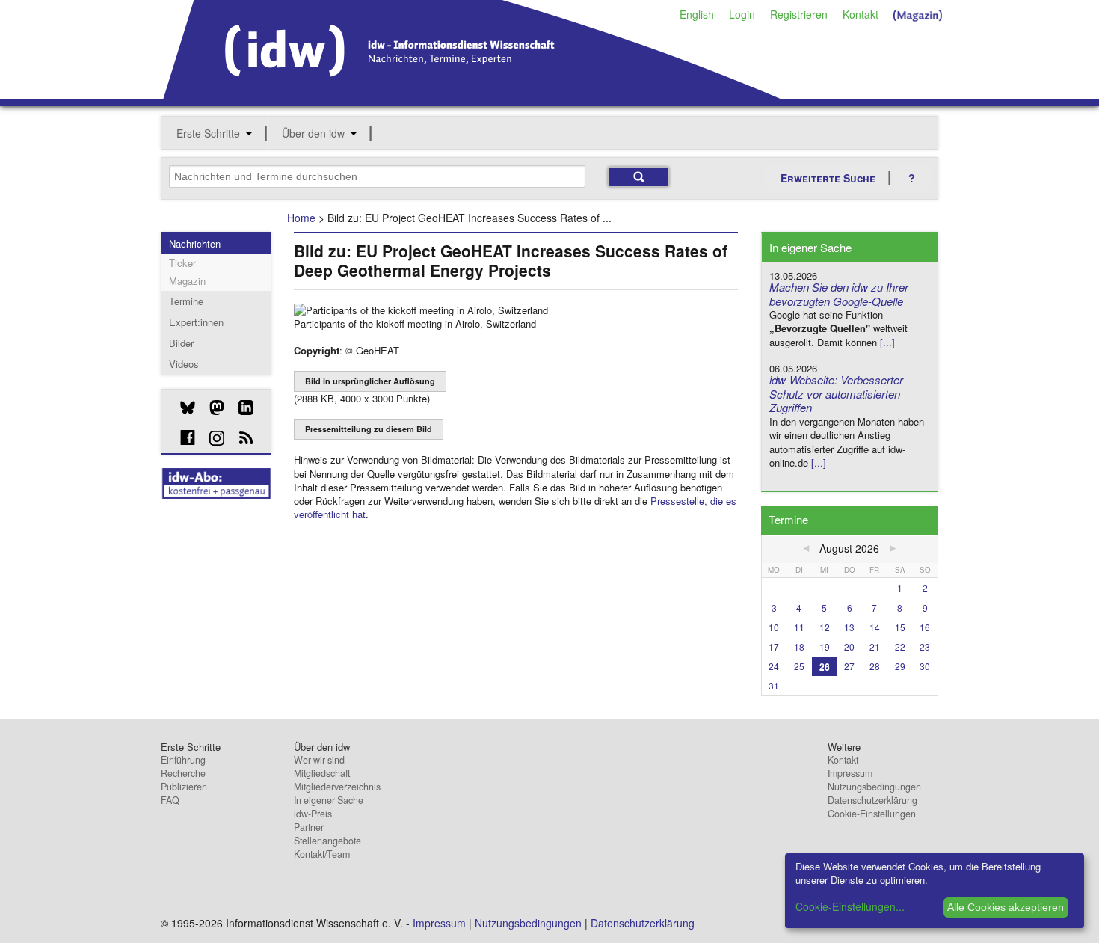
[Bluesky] (182, 407)
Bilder (181, 343)
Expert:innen (196, 322)
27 (849, 666)
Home (301, 217)
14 (874, 627)
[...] (887, 342)
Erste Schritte (208, 133)
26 (824, 666)
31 (774, 685)
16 (925, 627)
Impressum (850, 773)
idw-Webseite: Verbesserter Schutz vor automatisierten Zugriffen (836, 394)
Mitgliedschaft (322, 773)
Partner (309, 827)
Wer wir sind (319, 760)
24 (774, 666)
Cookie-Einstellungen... (850, 906)
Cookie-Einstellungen (872, 813)
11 (799, 627)
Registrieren (799, 14)
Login (742, 14)
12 (824, 627)
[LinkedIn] (240, 407)
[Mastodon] (211, 407)
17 (774, 646)
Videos (184, 364)
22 (900, 646)
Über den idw (313, 133)
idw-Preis (313, 813)
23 (925, 646)
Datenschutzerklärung (872, 800)
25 (799, 666)
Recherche (183, 773)
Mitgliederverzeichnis (337, 786)
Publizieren (184, 786)
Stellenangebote (327, 840)
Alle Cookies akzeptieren (1005, 907)
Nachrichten (195, 243)
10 (774, 627)
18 (799, 646)
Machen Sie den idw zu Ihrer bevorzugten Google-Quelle (838, 294)
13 (849, 627)
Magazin (187, 281)
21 (874, 646)
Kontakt (860, 14)
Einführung (183, 760)
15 (900, 627)
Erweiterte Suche (828, 178)
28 (874, 666)
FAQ (170, 800)
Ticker (182, 263)
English (697, 14)
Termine (186, 301)
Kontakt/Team (322, 854)
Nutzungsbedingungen (874, 786)
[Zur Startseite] (472, 93)
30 (925, 666)
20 (849, 646)
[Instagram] (211, 438)
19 (824, 646)
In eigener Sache (328, 800)
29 (900, 666)
